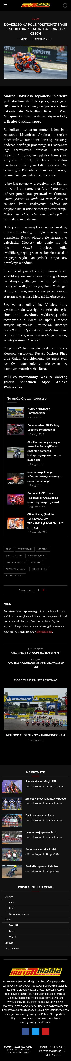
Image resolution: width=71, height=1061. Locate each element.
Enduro (9, 942)
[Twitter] (35, 1031)
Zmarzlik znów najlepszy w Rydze (45, 798)
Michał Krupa (34, 786)
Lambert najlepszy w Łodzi (41, 832)
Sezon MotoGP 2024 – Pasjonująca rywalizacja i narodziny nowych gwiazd (43, 498)
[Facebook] (25, 1031)
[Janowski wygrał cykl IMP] (12, 786)
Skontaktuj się (44, 631)
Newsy (9, 896)
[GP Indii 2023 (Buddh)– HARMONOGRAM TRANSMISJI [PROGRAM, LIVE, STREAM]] (15, 523)
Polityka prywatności (50, 1050)
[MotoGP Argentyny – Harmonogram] (15, 412)
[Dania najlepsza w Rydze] (12, 820)
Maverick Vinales (15, 562)
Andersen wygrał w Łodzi (40, 849)
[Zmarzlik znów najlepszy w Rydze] (12, 803)
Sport (8, 919)
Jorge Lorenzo (14, 555)
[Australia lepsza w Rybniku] (12, 871)
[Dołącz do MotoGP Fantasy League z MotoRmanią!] (15, 429)
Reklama (57, 1046)
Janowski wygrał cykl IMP (41, 781)
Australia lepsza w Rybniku (41, 866)
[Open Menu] (5, 5)
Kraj (11, 908)
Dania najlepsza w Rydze (40, 815)
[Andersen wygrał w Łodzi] (12, 854)
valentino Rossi (14, 575)
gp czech (43, 549)
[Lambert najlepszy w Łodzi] (12, 837)
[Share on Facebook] (48, 590)
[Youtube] (45, 1031)
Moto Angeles (53, 1055)
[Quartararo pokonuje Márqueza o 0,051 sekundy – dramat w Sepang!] (15, 478)
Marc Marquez (36, 555)
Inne (11, 931)
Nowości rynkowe (19, 914)
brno (8, 549)
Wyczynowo (12, 948)
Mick (23, 39)
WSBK (12, 936)
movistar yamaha (16, 569)
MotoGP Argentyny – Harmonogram (35, 735)
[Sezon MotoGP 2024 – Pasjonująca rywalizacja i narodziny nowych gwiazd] (15, 499)
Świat (12, 902)
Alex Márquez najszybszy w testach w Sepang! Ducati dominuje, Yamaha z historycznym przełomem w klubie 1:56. (44, 451)
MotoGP (13, 925)
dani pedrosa (25, 549)
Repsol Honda (39, 569)
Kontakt (43, 1046)
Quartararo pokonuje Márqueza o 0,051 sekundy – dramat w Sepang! (44, 477)
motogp (35, 562)
